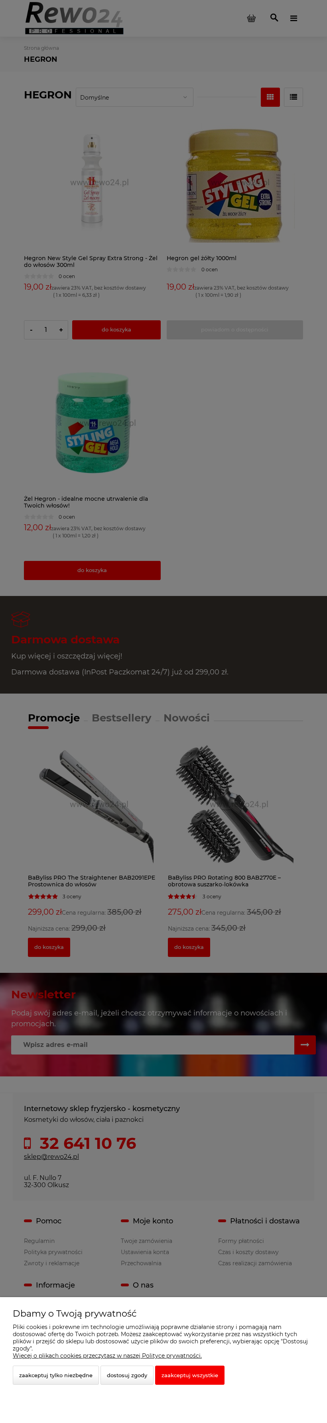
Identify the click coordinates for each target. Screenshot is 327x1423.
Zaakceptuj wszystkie (190, 1375)
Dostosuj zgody (127, 1375)
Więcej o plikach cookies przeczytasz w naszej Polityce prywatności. (107, 1355)
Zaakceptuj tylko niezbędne (56, 1375)
